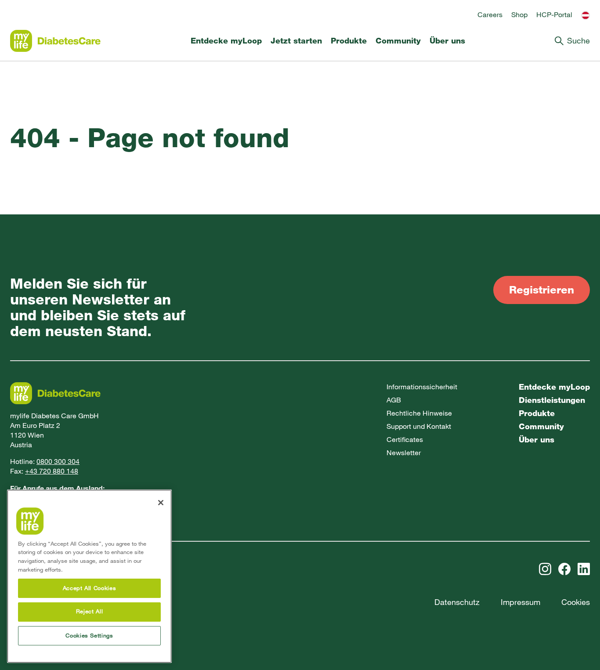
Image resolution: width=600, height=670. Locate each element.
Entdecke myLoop (226, 41)
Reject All (89, 611)
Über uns (447, 41)
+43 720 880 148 (51, 471)
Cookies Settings (89, 635)
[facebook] (564, 569)
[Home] (55, 41)
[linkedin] (584, 569)
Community (398, 41)
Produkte (349, 41)
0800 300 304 (58, 461)
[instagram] (545, 569)
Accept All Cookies (89, 588)
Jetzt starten (296, 41)
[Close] (160, 502)
